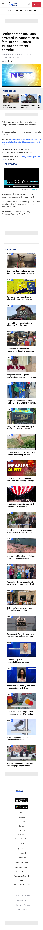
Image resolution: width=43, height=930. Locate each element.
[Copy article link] (15, 61)
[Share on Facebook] (8, 61)
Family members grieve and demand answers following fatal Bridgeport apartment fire (21, 142)
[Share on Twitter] (12, 61)
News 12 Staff (6, 54)
